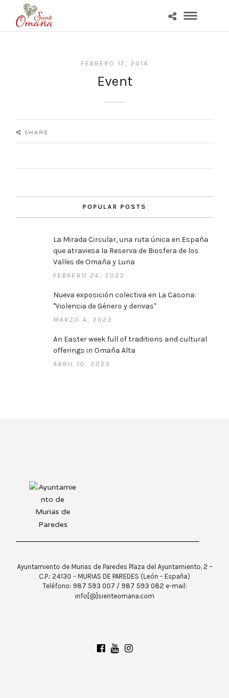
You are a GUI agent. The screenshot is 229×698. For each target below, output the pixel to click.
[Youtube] (114, 648)
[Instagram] (128, 648)
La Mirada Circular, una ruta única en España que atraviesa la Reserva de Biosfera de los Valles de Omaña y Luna (130, 250)
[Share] (172, 17)
